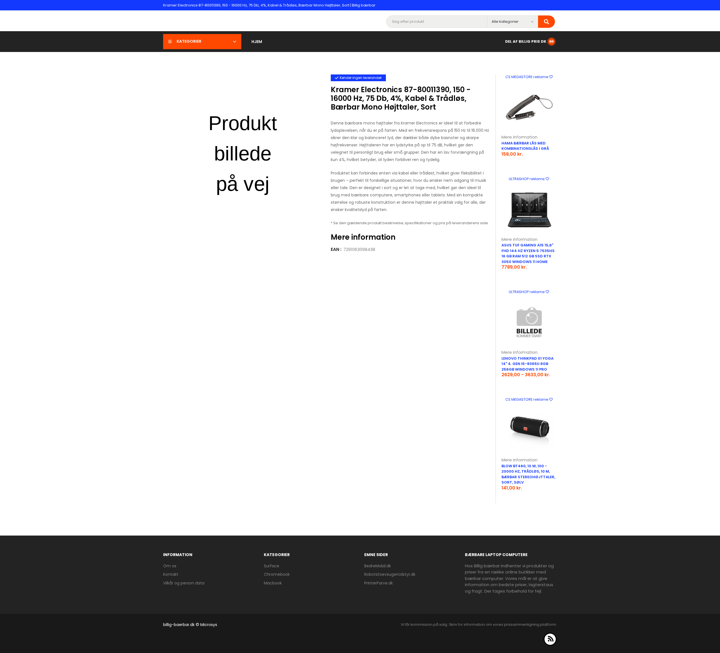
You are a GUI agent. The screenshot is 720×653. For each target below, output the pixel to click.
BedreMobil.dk (377, 566)
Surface (271, 566)
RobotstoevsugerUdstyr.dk (389, 574)
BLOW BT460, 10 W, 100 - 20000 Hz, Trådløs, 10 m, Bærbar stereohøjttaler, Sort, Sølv (528, 474)
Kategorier (189, 41)
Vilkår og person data (183, 583)
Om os (169, 566)
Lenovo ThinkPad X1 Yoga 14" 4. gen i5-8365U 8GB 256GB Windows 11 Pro (527, 364)
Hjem (256, 41)
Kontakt (170, 574)
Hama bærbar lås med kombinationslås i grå (525, 145)
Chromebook (277, 574)
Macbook (273, 583)
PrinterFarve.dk (378, 583)
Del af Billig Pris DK (525, 41)
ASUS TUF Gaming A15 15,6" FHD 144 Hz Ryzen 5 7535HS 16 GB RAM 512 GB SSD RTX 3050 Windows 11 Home (528, 253)
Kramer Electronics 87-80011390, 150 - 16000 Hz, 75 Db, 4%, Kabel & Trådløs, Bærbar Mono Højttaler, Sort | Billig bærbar (269, 5)
